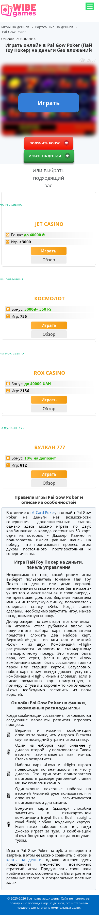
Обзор (48, 260)
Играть (48, 251)
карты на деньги (24, 859)
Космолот (49, 298)
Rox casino (49, 372)
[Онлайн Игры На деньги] (18, 17)
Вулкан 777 (49, 447)
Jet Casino (49, 224)
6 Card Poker (43, 512)
